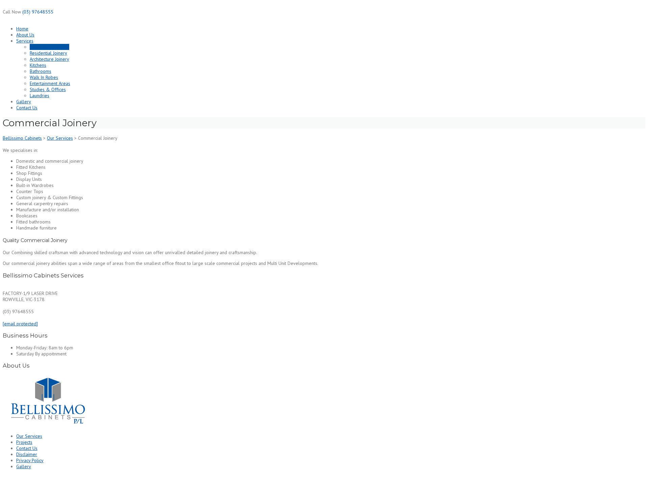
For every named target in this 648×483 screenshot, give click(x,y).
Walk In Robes (44, 77)
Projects (24, 442)
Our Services (29, 436)
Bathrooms (40, 71)
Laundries (39, 95)
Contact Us (26, 108)
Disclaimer (26, 454)
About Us (25, 35)
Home (22, 29)
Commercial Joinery (49, 47)
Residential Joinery (48, 53)
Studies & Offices (48, 89)
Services (24, 41)
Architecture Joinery (49, 59)
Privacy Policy (30, 460)
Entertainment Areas (50, 83)
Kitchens (38, 65)
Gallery (23, 102)
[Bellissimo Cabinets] (48, 425)
